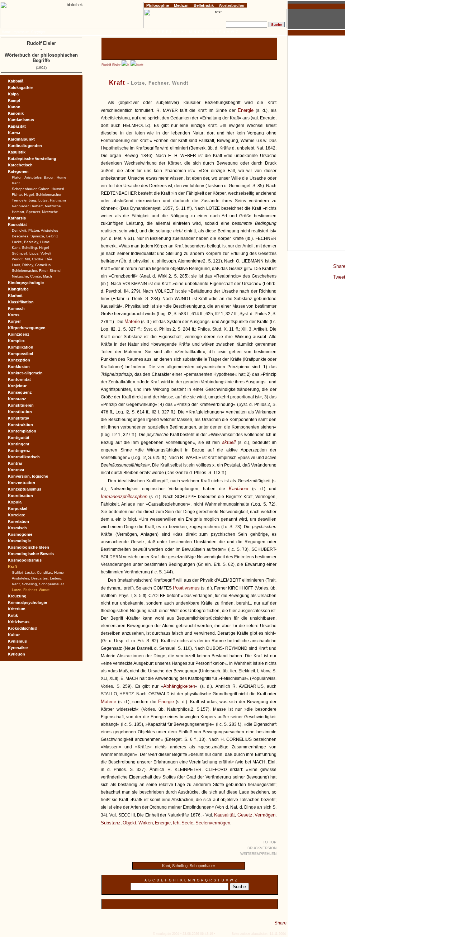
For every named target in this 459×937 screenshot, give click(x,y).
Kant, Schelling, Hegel (30, 248)
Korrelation (18, 521)
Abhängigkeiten (179, 686)
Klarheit (15, 295)
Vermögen (265, 815)
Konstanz (17, 399)
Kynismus (17, 641)
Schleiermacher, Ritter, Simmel (36, 271)
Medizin (181, 5)
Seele (187, 822)
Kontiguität (18, 437)
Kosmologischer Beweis (31, 554)
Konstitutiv (18, 418)
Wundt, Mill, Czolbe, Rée (32, 259)
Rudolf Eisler (110, 65)
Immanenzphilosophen (124, 496)
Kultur (14, 635)
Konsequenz (20, 392)
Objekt (129, 822)
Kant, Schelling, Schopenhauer (188, 865)
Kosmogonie (20, 534)
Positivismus (186, 588)
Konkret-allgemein (25, 373)
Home (6, 32)
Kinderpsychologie (26, 282)
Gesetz (244, 815)
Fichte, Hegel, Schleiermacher (36, 195)
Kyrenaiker (18, 647)
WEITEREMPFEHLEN (258, 854)
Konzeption (19, 360)
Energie (246, 110)
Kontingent (18, 444)
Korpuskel (17, 508)
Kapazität (17, 126)
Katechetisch (20, 165)
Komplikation (20, 347)
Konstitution (20, 412)
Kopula (15, 502)
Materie (132, 321)
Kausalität (224, 815)
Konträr (15, 463)
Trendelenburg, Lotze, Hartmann (39, 200)
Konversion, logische (28, 476)
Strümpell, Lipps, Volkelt (31, 253)
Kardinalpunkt (21, 139)
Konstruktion (20, 424)
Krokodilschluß (22, 628)
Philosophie (157, 5)
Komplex (16, 341)
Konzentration (21, 483)
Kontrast (16, 470)
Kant (16, 183)
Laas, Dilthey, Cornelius (31, 265)
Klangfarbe (18, 289)
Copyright (38, 32)
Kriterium (16, 609)
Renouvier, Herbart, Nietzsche (36, 206)
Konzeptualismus (24, 489)
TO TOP (269, 842)
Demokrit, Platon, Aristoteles (35, 230)
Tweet (339, 277)
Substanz (110, 822)
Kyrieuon (16, 654)
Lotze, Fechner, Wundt (30, 590)
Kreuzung (17, 596)
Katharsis (17, 218)
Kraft (139, 65)
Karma (14, 133)
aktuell (229, 442)
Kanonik (16, 113)
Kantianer (239, 488)
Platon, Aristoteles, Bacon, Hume (39, 177)
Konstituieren (21, 405)
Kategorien (18, 171)
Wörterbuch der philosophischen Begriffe (41, 57)
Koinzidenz (18, 334)
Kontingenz (19, 450)
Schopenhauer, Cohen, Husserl (38, 189)
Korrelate (16, 515)
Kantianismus (21, 120)
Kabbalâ (15, 81)
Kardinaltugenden (25, 145)
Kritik (13, 615)
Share (339, 266)
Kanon (14, 107)
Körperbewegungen (27, 328)
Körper (14, 321)
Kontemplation (22, 431)
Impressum (21, 32)
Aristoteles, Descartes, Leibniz (37, 578)
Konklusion (19, 366)
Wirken (145, 822)
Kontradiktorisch (24, 457)
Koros (13, 315)
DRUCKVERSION (261, 848)
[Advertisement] (316, 143)
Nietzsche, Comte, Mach (32, 276)
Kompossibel (20, 353)
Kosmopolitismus (25, 560)
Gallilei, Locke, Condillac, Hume (38, 572)
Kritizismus (18, 622)
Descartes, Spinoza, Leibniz (35, 236)
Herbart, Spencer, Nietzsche (35, 212)
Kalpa (13, 94)
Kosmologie (19, 541)
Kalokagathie (20, 87)
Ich (176, 822)
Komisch (16, 308)
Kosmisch (17, 528)
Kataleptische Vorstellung (32, 158)
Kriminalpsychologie (27, 602)
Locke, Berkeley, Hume (31, 242)
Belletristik (204, 5)
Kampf (14, 100)
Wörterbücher (232, 5)
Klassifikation (21, 302)
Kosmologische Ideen (28, 547)
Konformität (19, 379)
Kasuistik (16, 152)
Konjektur (17, 386)
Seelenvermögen (212, 822)
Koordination (20, 495)
